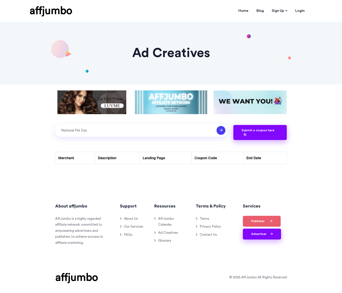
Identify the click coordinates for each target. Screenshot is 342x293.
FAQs (128, 234)
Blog (260, 10)
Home (243, 10)
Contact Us (208, 234)
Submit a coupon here (258, 130)
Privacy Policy (210, 226)
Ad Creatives (168, 232)
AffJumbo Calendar (166, 221)
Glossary (164, 240)
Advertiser (259, 234)
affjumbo (50, 10)
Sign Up (278, 10)
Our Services (133, 226)
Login (300, 10)
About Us (131, 218)
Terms (204, 218)
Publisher (259, 221)
